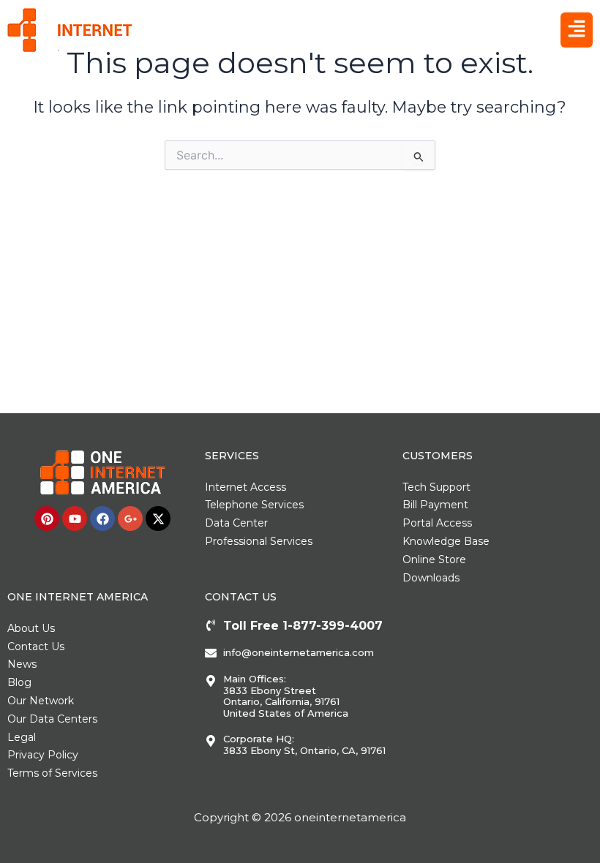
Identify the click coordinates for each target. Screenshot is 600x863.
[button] (576, 30)
